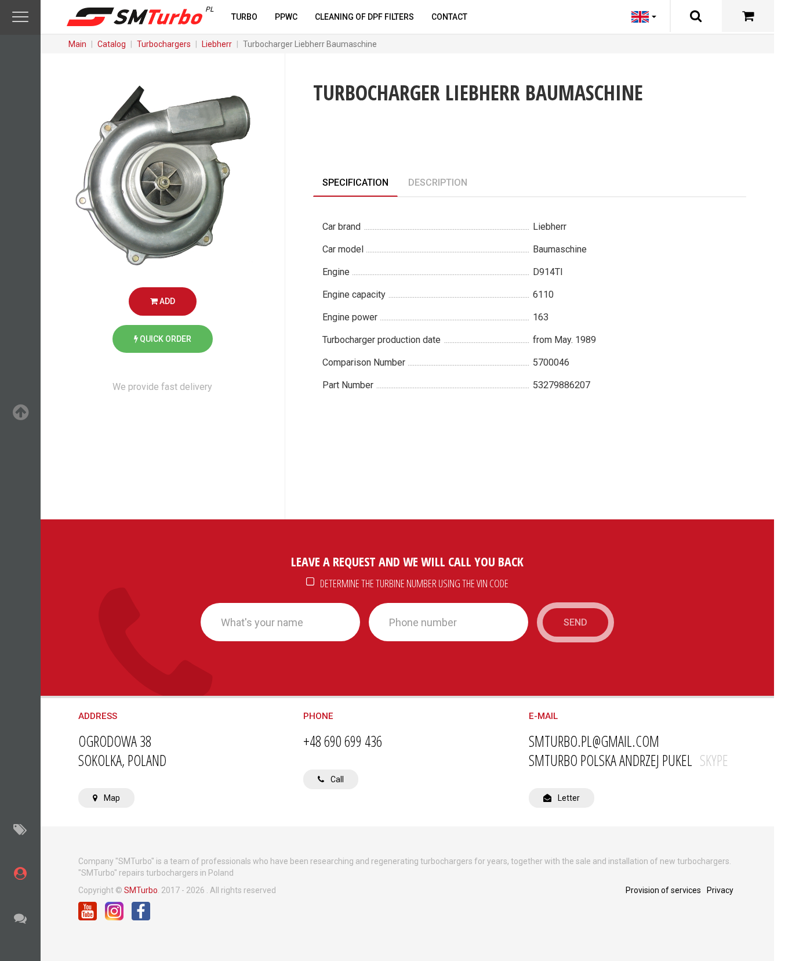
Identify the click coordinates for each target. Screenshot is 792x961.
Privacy (720, 890)
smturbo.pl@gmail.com (594, 741)
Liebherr (217, 44)
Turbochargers (164, 44)
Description (437, 182)
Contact (449, 16)
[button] (20, 17)
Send (575, 622)
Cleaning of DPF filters (364, 16)
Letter (568, 798)
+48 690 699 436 (342, 741)
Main (77, 44)
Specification (355, 182)
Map (111, 798)
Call (336, 779)
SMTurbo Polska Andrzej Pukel (628, 760)
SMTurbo (141, 890)
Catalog (111, 44)
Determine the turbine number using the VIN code (413, 583)
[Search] (696, 16)
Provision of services (663, 890)
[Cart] (748, 16)
